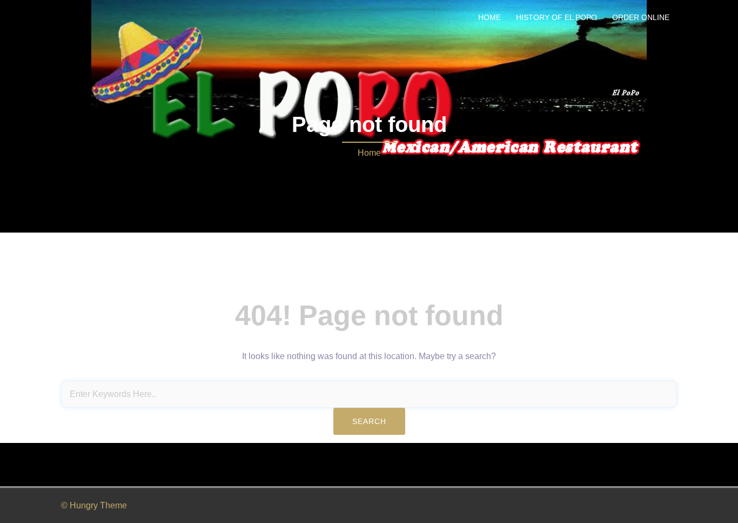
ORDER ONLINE (640, 17)
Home (369, 152)
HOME (489, 17)
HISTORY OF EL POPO (556, 17)
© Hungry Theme (94, 505)
